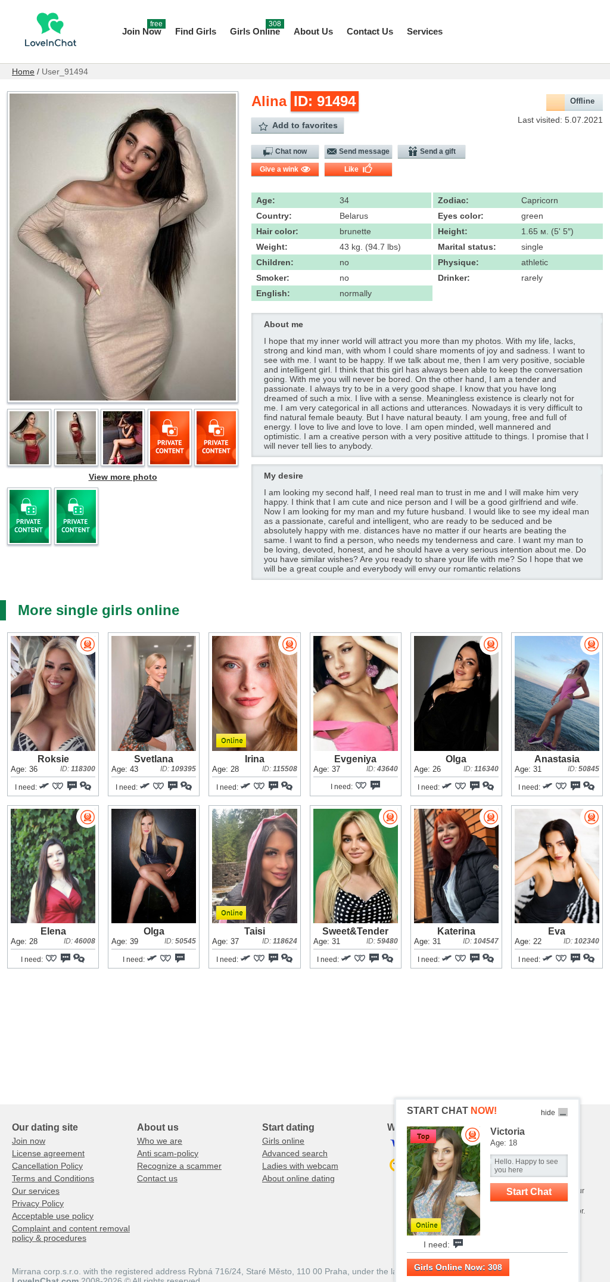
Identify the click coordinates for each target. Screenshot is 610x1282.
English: (273, 293)
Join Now (142, 30)
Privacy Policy (38, 1203)
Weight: (272, 247)
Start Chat (529, 1192)
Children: (275, 262)
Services (425, 31)
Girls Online (255, 30)
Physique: (458, 262)
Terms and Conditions (53, 1178)
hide (548, 1113)
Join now (28, 1141)
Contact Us (370, 31)
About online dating (298, 1178)
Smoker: (273, 278)
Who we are (159, 1141)
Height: (453, 231)
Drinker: (454, 278)
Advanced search (295, 1153)
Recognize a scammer (179, 1166)
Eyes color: (461, 216)
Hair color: (277, 231)
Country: (274, 216)
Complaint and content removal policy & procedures (71, 1233)
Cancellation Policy (47, 1166)
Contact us (157, 1178)
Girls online (283, 1141)
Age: (265, 200)
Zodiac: (453, 200)
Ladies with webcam (300, 1166)
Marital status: (467, 247)
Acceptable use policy (53, 1216)
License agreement (48, 1153)
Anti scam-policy (167, 1153)
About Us (313, 31)
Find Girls (195, 31)
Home (23, 71)
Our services (36, 1191)
